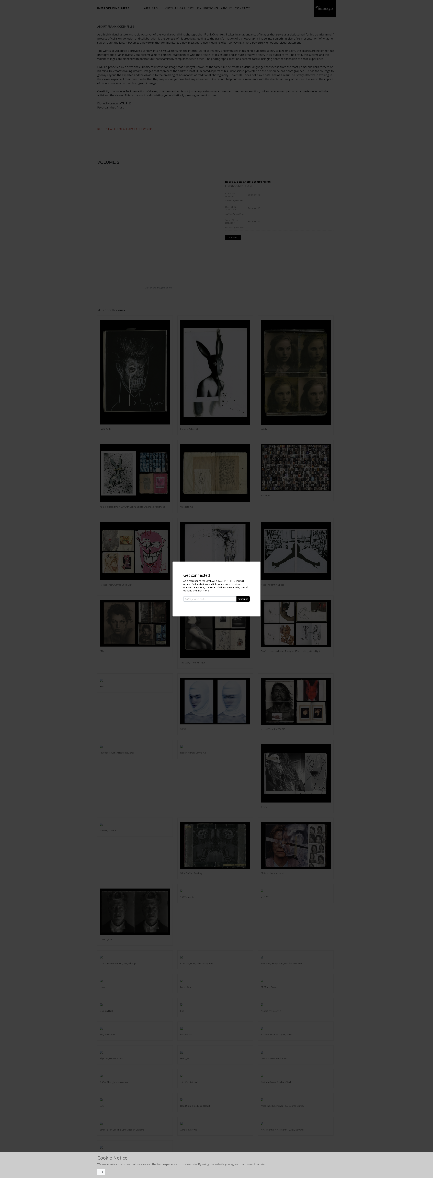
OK (101, 1172)
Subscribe (243, 599)
